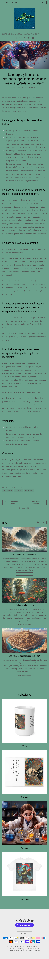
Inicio (4, 33)
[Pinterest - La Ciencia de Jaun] (28, 37)
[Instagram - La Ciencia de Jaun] (24, 37)
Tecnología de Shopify (34, 946)
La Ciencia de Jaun (19, 946)
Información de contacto (32, 950)
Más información (24, 574)
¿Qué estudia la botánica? (25, 605)
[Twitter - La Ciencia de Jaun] (16, 37)
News (11, 33)
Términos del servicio (15, 950)
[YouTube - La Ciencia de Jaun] (32, 37)
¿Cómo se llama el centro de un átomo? (24, 655)
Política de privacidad (32, 948)
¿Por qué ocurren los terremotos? (24, 554)
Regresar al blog (24, 508)
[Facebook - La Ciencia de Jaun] (20, 37)
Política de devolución (17, 948)
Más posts (40, 522)
